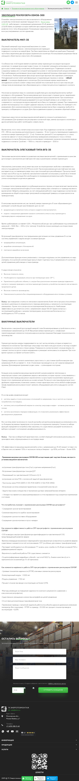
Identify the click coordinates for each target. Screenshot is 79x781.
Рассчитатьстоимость (40, 778)
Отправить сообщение (53, 690)
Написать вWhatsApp (28, 778)
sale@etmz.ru (15, 710)
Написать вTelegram (53, 778)
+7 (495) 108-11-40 (13, 726)
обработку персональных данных (57, 683)
